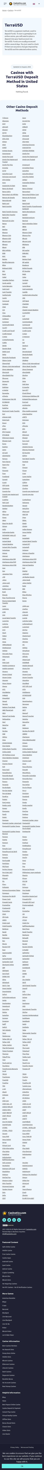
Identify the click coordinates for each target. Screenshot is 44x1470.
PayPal (4, 840)
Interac (4, 553)
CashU (4, 298)
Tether (24, 1036)
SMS (23, 991)
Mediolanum (6, 648)
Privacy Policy (14, 1447)
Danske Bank (6, 348)
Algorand (25, 139)
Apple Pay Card (7, 157)
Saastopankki (7, 953)
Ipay (3, 568)
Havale (24, 506)
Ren (3, 941)
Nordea (5, 731)
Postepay (25, 893)
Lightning (5, 609)
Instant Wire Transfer (9, 547)
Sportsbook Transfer (29, 1009)
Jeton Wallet (26, 583)
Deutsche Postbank (9, 357)
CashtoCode (6, 295)
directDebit (26, 372)
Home (4, 10)
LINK (4, 612)
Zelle (4, 1195)
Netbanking (6, 719)
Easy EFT (25, 390)
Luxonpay (25, 627)
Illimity (24, 526)
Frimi (24, 473)
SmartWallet (6, 991)
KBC (23, 589)
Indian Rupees (27, 529)
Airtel (24, 130)
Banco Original (27, 188)
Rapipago (25, 935)
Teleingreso (6, 1036)
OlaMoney (25, 737)
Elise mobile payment (29, 411)
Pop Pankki (26, 890)
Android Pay (26, 148)
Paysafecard (26, 849)
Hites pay (5, 514)
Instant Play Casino (8, 1412)
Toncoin (25, 1060)
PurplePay (25, 911)
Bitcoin (24, 238)
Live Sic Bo (6, 1324)
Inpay (24, 535)
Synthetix (25, 1027)
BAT (3, 227)
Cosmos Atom (27, 328)
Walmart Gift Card (8, 1169)
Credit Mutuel (7, 334)
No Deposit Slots (8, 1349)
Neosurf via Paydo (8, 716)
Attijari (24, 180)
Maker (4, 636)
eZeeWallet (6, 456)
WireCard (25, 1183)
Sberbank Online (8, 965)
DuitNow (5, 387)
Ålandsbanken (7, 136)
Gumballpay (26, 500)
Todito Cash (26, 1057)
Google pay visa (27, 494)
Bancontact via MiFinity (10, 194)
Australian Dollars (28, 183)
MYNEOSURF (26, 695)
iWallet (24, 571)
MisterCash (26, 660)
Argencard (26, 165)
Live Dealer (6, 1434)
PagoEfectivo (7, 773)
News (4, 1401)
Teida (24, 1030)
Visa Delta (5, 1151)
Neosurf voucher (28, 716)
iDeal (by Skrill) (7, 523)
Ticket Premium (7, 1051)
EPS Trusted (6, 432)
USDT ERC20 (26, 1113)
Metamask (6, 657)
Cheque (25, 307)
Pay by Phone (27, 787)
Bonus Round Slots (8, 1423)
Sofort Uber (26, 994)
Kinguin (4, 595)
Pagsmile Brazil (7, 776)
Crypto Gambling (8, 1273)
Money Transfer (27, 677)
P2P (3, 767)
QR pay (24, 917)
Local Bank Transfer (9, 618)
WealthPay (6, 1171)
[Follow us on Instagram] (14, 1220)
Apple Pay (25, 153)
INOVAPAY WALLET (9, 535)
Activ (24, 124)
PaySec (24, 852)
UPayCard (25, 1095)
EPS (23, 429)
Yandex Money (7, 1189)
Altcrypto (25, 142)
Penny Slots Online (8, 1353)
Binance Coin (6, 235)
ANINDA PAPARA (28, 151)
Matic (4, 639)
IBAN (4, 520)
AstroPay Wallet (28, 177)
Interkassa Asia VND (9, 565)
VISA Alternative (8, 1148)
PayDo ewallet (27, 805)
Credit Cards (26, 331)
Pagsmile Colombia (29, 776)
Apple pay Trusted (28, 159)
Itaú (23, 568)
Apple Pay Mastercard (30, 157)
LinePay (25, 609)
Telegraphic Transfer (29, 1033)
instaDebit (25, 538)
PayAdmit (25, 796)
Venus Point (26, 1139)
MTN (24, 689)
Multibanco (26, 692)
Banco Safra (6, 192)
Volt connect (6, 1163)
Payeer (4, 808)
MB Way (25, 642)
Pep (23, 866)
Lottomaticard (27, 624)
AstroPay (25, 171)
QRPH (4, 920)
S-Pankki (25, 950)
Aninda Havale (7, 151)
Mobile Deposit (27, 666)
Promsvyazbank (27, 905)
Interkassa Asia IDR (9, 559)
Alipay (4, 142)
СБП (4, 1198)
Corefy (4, 328)
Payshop (25, 855)
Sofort (4, 994)
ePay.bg (25, 426)
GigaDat (25, 485)
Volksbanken (26, 1154)
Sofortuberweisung (9, 997)
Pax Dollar (26, 785)
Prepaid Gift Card (28, 902)
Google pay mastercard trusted (10, 495)
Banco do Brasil (7, 188)
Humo (4, 517)
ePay (4, 426)
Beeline (4, 229)
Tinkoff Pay (6, 1057)
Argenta (5, 168)
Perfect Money (7, 869)
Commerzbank (27, 322)
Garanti (4, 479)
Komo (24, 601)
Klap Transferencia (8, 598)
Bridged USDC (7, 268)
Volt (23, 1157)
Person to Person (28, 869)
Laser (4, 606)
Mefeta (24, 648)
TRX (3, 1086)
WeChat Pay (6, 1177)
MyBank (5, 695)
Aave (24, 118)
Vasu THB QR (26, 1136)
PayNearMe (26, 831)
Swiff (4, 1024)
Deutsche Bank (27, 354)
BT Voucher (26, 271)
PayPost (25, 843)
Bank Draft (26, 203)
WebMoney (26, 1171)
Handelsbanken (7, 506)
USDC (24, 1101)
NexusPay (25, 722)
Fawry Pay (5, 465)
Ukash (4, 1092)
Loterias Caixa (27, 621)
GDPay (24, 482)
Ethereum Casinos (8, 1364)
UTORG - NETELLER (29, 1128)
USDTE (4, 1119)
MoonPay (25, 680)
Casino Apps (6, 1258)
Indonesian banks (8, 532)
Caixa (24, 277)
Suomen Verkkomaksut (30, 1015)
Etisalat (25, 438)
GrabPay (5, 500)
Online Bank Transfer (9, 749)
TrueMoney (6, 1077)
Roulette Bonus (7, 1379)
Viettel (24, 1142)
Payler (4, 817)
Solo (24, 1000)
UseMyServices (27, 1125)
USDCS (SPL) (6, 1110)
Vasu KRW (25, 1134)
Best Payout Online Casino (11, 1404)
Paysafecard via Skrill (9, 852)
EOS (23, 423)
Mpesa (4, 686)
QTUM (24, 920)
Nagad (4, 701)
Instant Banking (7, 544)
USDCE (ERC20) (7, 1107)
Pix (3, 881)
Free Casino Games (8, 1254)
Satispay (25, 962)
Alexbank (25, 136)
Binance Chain (27, 232)
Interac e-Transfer (28, 553)
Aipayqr (5, 130)
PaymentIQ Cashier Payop (11, 826)
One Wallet (6, 746)
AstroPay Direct (27, 174)
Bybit (24, 274)
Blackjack (5, 1313)
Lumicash (5, 627)
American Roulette (8, 1298)
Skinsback (5, 982)
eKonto (24, 408)
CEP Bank (25, 301)
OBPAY (24, 734)
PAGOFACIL (26, 773)
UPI (3, 1098)
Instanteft (25, 547)
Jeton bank (26, 580)
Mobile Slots (6, 1357)
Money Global (7, 674)
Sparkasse (25, 1003)
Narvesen (25, 704)
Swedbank (26, 1021)
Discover (5, 378)
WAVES (24, 1169)
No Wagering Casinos (9, 1284)
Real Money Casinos (9, 1386)
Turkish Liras (26, 1086)
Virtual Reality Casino (9, 1415)
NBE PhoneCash (7, 710)
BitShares (25, 244)
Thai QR (25, 1045)
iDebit (24, 523)
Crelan (24, 334)
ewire (4, 450)
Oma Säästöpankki (28, 740)
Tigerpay (5, 1054)
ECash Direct (26, 393)
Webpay (5, 1174)
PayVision (5, 863)
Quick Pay (25, 923)
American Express (28, 145)
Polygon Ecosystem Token (11, 890)
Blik (23, 247)
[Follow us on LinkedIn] (19, 1220)
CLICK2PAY (26, 313)
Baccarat (5, 1309)
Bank (24, 200)
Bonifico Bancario (8, 262)
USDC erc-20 (26, 1104)
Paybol (4, 799)
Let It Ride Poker (8, 1335)
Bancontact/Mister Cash (30, 194)
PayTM (24, 857)
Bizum (4, 247)
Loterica (5, 624)
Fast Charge (6, 462)
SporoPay (5, 1009)
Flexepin (5, 471)
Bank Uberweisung (28, 212)
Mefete (4, 651)
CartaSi (24, 283)
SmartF (24, 988)
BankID (24, 215)
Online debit (6, 752)
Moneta (25, 671)
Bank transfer (7, 206)
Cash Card (5, 289)
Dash (24, 348)
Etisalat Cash (6, 441)
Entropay (25, 420)
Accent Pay (26, 121)
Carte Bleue (26, 286)
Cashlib (24, 292)
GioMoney (5, 488)
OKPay (4, 737)
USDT (24, 1110)
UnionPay (25, 1092)
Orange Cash (26, 761)
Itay (3, 571)
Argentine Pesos (28, 168)
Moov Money (6, 683)
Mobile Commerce (8, 666)
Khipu (24, 592)
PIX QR (24, 881)
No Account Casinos (9, 1383)
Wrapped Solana (8, 1186)
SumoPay (5, 1015)
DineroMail (6, 363)
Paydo (24, 802)
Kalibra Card (6, 589)
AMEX (4, 148)
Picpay (24, 878)
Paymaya (5, 820)
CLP (23, 316)
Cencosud (5, 301)
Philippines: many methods (31, 872)
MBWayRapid (6, 645)
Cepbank (5, 304)
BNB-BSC (25, 253)
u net (4, 1089)
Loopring (5, 621)
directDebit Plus (7, 375)
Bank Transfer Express (9, 212)
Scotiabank (26, 968)
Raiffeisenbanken (28, 926)
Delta (4, 354)
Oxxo (24, 764)
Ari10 (4, 171)
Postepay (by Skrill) (9, 896)
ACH (3, 124)
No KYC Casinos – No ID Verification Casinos (17, 1287)
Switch (4, 1027)
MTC (3, 689)
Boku (24, 256)
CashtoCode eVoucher (30, 295)
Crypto (4, 337)
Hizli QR (25, 514)
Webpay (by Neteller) (29, 1174)
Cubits (4, 343)
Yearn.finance (27, 1189)
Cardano (25, 280)
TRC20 (4, 1074)
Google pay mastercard (30, 491)
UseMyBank (26, 1122)
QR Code (5, 917)
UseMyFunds (6, 1125)
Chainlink (25, 304)
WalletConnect (27, 1166)
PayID (4, 814)
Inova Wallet (26, 532)
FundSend (5, 476)
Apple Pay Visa (7, 165)
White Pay (25, 1180)
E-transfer (25, 387)
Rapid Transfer (27, 932)
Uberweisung (26, 1089)
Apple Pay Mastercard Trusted (10, 160)
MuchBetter (6, 692)
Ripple (4, 944)
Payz (24, 863)
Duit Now (25, 384)
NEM (4, 713)
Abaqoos (5, 121)
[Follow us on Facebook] (4, 1220)
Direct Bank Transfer (29, 366)
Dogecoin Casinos (8, 1375)
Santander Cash (7, 962)
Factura (4, 459)
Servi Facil (5, 974)
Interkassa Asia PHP (9, 562)
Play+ (4, 884)
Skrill (24, 982)
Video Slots (6, 1430)
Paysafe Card (6, 849)
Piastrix (25, 875)
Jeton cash (6, 583)
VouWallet (6, 1166)
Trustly (24, 1080)
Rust (3, 950)
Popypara (5, 893)
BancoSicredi (6, 200)
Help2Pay (25, 508)
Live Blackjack (7, 1320)
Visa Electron (26, 1151)
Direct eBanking (7, 369)
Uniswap (5, 1095)
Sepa (24, 971)
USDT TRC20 (6, 1116)
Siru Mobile (26, 980)
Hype (24, 517)
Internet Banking (28, 565)
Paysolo (5, 857)
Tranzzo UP (26, 1069)
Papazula (25, 781)
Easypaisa (5, 393)
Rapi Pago (25, 929)
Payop (24, 837)
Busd (4, 274)
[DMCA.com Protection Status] (8, 1225)
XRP (23, 1186)
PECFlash (5, 866)
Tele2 (4, 1033)
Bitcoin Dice (6, 1276)
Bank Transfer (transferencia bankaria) (32, 207)
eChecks (5, 396)
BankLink (5, 218)
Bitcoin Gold (26, 241)
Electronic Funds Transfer (11, 411)
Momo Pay (26, 668)
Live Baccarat (6, 1316)
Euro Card (25, 441)
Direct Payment (27, 369)
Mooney (5, 680)
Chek (4, 307)
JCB (3, 577)
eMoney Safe (6, 417)
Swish (24, 1024)
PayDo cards (6, 805)
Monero (5, 671)
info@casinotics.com (9, 1234)
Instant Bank (6, 541)
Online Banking (27, 749)
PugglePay (6, 911)
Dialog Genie (6, 360)
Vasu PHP (5, 1136)
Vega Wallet (6, 1139)
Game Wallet (26, 476)
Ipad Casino (6, 1265)
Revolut (25, 941)
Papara (4, 781)
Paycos (24, 799)
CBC (23, 298)
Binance (5, 232)
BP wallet (25, 262)
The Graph (25, 1048)
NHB (23, 725)
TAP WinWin (6, 1030)
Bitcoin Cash (6, 241)
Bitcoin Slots (6, 1280)
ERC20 (24, 432)
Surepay (5, 1018)
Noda (4, 728)
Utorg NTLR (26, 1130)
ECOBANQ (6, 402)
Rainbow (5, 929)
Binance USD (6, 238)
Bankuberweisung (28, 218)
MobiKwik (25, 662)
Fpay (4, 473)
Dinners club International (11, 366)
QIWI (4, 914)
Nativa (24, 707)
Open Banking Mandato (10, 758)
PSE (23, 908)
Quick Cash (6, 923)
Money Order (6, 677)
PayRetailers (26, 846)
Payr (3, 846)
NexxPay (5, 725)
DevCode (25, 357)
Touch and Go (7, 1063)
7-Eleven (5, 118)
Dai (23, 343)
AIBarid (25, 127)
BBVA (24, 227)
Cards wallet (6, 283)
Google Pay (6, 491)
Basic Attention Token (29, 224)
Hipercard (25, 511)
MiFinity (25, 657)
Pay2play (25, 793)
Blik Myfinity (6, 250)
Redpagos (5, 938)
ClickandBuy (6, 316)
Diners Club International (31, 363)
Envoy (4, 423)
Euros (4, 444)
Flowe (24, 471)
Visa (23, 1145)
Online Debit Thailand (29, 752)
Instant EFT (26, 544)
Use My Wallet (7, 1122)
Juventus (5, 586)
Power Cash (6, 899)
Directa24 (5, 372)
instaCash (5, 538)
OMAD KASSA (7, 743)
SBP (3, 968)
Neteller (25, 719)
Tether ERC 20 (7, 1039)
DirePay (25, 375)
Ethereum (25, 435)
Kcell (4, 592)
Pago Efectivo (27, 767)
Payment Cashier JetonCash (11, 823)
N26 (23, 698)
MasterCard (26, 636)
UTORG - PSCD (7, 1130)
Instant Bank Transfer (29, 541)
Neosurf (25, 713)
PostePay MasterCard (29, 896)
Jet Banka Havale (28, 577)
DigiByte (25, 360)
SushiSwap (26, 1018)
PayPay (24, 840)
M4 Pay (24, 630)
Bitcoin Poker (6, 1331)
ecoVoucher (26, 405)
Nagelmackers (27, 701)
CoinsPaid (25, 319)
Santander (25, 959)
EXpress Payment (28, 450)
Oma (4, 740)
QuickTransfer (7, 926)
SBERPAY (25, 965)
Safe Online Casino (8, 1247)
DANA (4, 346)
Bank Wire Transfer (8, 215)
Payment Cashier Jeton (30, 820)
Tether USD (6, 1042)
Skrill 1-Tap (6, 985)
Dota (24, 381)
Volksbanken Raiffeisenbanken (8, 1158)
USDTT (24, 1119)
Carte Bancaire (7, 286)
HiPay (4, 511)
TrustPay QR (26, 1083)
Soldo (4, 1000)
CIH (3, 310)
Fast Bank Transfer (28, 459)
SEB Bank (5, 971)
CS (23, 340)
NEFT (24, 710)
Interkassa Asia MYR (29, 559)
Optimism (25, 758)
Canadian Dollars (8, 280)
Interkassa (26, 556)
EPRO (4, 429)
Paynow (5, 837)
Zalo (3, 1192)
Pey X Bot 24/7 (7, 872)
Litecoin (25, 612)
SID (23, 976)
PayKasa (25, 814)
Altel (4, 145)
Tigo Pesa (25, 1054)
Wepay (24, 1177)
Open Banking (27, 755)
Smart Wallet (6, 988)
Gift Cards (5, 485)
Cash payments (27, 289)
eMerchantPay (27, 414)
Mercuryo (25, 654)
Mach (4, 633)
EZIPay (24, 456)
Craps (4, 1305)
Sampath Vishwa (28, 956)
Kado (24, 586)
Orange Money (7, 764)
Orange (5, 761)
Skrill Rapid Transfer (29, 985)
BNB (3, 253)
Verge (4, 1142)
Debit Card (6, 352)
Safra (4, 956)
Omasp (24, 743)
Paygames (5, 811)
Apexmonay (6, 153)
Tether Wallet (7, 1045)
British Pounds (27, 268)
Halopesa (25, 502)
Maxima (25, 639)
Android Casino (7, 1261)
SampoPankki (7, 959)
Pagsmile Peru (27, 779)
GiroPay (25, 488)
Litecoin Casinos (7, 1368)
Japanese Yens (7, 574)
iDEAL (24, 520)
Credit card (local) (8, 331)
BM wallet (25, 250)
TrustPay (5, 1083)
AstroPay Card (7, 174)
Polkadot (5, 887)
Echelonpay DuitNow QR (30, 396)
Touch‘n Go (26, 1063)
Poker (4, 1328)
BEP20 (24, 229)
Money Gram (26, 674)
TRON (24, 1074)
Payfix (24, 808)
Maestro (25, 633)
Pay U (24, 790)
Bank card (5, 203)
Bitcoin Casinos (7, 1360)
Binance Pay (26, 235)
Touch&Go (5, 1066)
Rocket (24, 944)
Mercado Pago (7, 654)
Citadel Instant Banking (30, 310)
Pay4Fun (5, 796)
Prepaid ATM (26, 899)
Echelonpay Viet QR (9, 399)
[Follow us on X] (9, 1220)
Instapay (25, 550)
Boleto (4, 259)
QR (23, 914)
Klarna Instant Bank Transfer (9, 602)
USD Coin (5, 1101)
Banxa (4, 224)
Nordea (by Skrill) (28, 731)
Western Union (7, 1180)
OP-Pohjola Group (8, 755)
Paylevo (25, 817)
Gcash (4, 482)
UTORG (4, 1128)
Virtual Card (6, 1145)
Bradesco (25, 265)
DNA (24, 378)
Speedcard (6, 1006)
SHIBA (24, 974)
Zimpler (25, 1195)
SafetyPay (25, 953)
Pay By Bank (6, 787)
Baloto (24, 186)
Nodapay (25, 728)
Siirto (4, 980)
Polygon (25, 887)
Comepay (5, 322)
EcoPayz (5, 405)
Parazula (5, 785)
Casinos (10, 10)
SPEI (23, 1006)
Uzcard (4, 1134)
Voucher (25, 1163)
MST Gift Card (27, 686)
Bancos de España (8, 197)
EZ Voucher (26, 453)
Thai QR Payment (8, 1048)
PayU (24, 860)
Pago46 (25, 770)
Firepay (24, 467)
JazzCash (25, 574)
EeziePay (5, 408)
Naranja (5, 704)
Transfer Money (27, 1066)
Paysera (5, 855)
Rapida (4, 935)
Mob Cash (5, 662)
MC (23, 645)
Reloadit (25, 938)
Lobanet (25, 615)
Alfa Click (5, 139)
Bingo (4, 1302)
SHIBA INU (6, 976)
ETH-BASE (5, 435)
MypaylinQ (6, 698)
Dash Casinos (6, 1372)
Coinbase (5, 319)
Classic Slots (6, 1427)
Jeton (4, 580)
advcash (5, 127)
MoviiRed (25, 683)
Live (3, 615)
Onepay (25, 746)
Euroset (25, 444)
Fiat (23, 465)
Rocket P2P (6, 947)
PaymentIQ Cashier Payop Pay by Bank (31, 827)
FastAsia (25, 462)
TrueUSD (5, 1080)
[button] (36, 4)
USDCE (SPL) (26, 1107)
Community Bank (8, 325)
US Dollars (26, 1098)
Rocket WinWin (27, 947)
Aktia (24, 133)
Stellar (4, 1012)
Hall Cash (5, 502)
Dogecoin (5, 381)
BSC (3, 271)
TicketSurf (25, 1051)
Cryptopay (26, 337)
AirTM (4, 133)
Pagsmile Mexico (8, 779)
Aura (4, 183)
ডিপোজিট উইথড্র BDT (28, 1198)
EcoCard (25, 402)
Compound (26, 325)
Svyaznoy (5, 1021)
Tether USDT (26, 1042)
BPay (4, 265)
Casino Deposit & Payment (11, 1408)
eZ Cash (5, 453)
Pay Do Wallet (7, 790)
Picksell (5, 878)
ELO (3, 414)
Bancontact (26, 192)
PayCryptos (6, 802)
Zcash (24, 1192)
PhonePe (5, 875)
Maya (4, 642)
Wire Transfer (6, 1183)
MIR (3, 660)
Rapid (4, 932)
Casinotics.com (31, 1229)
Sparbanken (6, 1003)
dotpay (4, 384)
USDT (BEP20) (7, 1113)
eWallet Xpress (27, 447)
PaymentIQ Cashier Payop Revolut (11, 832)
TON (3, 1060)
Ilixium (4, 526)
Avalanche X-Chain (8, 186)
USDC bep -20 (7, 1104)
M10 (3, 630)
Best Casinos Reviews (9, 1346)
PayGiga (25, 811)
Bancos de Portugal (29, 197)
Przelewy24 (6, 908)
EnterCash (5, 420)
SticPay (24, 1012)
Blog (4, 1397)
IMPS (4, 529)
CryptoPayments (8, 340)
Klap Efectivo (27, 595)
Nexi (3, 722)
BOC (3, 256)
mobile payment (7, 668)
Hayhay (4, 508)
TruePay (25, 1077)
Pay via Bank (6, 793)
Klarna (24, 598)
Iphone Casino (7, 1269)
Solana (24, 997)
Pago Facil (5, 770)
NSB (3, 734)
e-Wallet (5, 390)
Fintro (4, 467)
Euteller (5, 447)
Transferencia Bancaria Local (10, 1070)
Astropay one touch (9, 177)
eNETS (24, 417)
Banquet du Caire (8, 221)
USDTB (24, 1116)
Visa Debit (25, 1148)
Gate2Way (25, 479)
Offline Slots (6, 1419)
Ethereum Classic (8, 438)
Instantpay (6, 550)
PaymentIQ (26, 823)
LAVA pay (25, 606)
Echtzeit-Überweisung (29, 399)
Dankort (25, 346)
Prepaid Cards (7, 902)
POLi (24, 884)
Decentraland (27, 352)
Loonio (24, 618)
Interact (5, 556)
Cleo (4, 313)
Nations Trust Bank (8, 707)
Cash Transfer (7, 292)
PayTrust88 (6, 860)
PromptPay (6, 905)
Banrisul (25, 221)
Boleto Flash (26, 259)
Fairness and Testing (27, 1447)
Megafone (25, 651)
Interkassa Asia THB (29, 562)
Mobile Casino (7, 1250)
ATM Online (6, 180)
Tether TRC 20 (27, 1039)
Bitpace (5, 244)
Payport (5, 843)
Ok (22, 1466)
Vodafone (5, 1154)
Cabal (4, 277)
